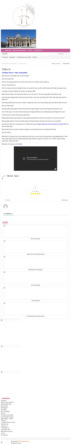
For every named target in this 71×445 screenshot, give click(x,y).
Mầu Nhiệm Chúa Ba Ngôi (35, 269)
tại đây (19, 144)
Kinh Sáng (3, 409)
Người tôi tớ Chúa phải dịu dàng (35, 254)
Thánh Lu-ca (4, 426)
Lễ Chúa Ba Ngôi (35, 285)
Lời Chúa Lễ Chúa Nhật (7, 415)
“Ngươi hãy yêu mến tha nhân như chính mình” (52, 124)
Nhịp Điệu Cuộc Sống (19, 50)
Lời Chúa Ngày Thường (7, 417)
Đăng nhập (64, 200)
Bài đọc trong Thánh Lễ (7, 402)
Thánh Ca (3, 420)
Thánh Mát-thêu (5, 429)
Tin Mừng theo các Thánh (8, 422)
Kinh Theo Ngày (5, 411)
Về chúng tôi (38, 50)
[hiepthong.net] (23, 15)
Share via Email (55, 63)
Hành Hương (4, 406)
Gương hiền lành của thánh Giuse (35, 316)
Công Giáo (8, 50)
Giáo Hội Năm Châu (6, 404)
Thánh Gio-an (4, 424)
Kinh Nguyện (4, 407)
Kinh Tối (3, 413)
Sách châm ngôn (35, 238)
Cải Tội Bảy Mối (35, 300)
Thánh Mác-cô (5, 427)
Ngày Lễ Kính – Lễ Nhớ (7, 418)
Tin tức (29, 50)
